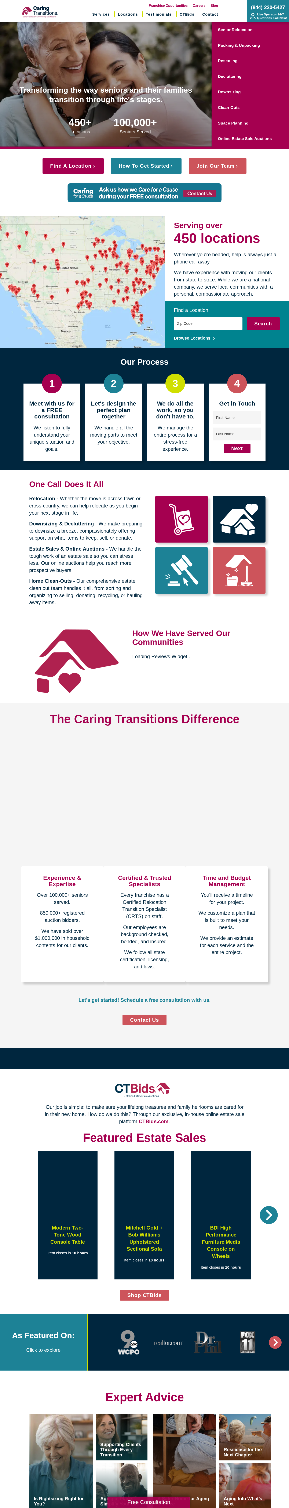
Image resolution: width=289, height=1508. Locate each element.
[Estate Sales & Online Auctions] (181, 570)
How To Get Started (144, 166)
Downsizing (229, 92)
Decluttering (230, 76)
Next (237, 448)
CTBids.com (153, 1121)
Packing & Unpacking (239, 45)
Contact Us (144, 1020)
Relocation (42, 498)
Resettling (228, 61)
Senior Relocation (235, 29)
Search (263, 323)
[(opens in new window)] (128, 1342)
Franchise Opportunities (168, 5)
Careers (199, 5)
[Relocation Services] (181, 519)
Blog (214, 5)
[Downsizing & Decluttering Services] (239, 519)
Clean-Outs (229, 107)
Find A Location (71, 166)
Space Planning (233, 123)
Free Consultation (148, 1502)
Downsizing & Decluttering (61, 523)
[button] (20, 1215)
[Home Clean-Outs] (239, 570)
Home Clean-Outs (50, 581)
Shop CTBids (148, 1296)
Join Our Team (215, 166)
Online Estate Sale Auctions (245, 138)
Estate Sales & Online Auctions (67, 549)
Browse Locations (193, 338)
